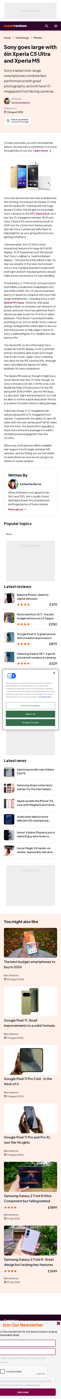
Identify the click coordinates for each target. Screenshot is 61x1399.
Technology (22, 37)
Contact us (11, 1320)
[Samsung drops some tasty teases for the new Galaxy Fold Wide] (9, 788)
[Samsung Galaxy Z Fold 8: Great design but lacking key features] (30, 1240)
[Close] (54, 672)
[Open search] (47, 26)
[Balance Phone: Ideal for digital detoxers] (9, 598)
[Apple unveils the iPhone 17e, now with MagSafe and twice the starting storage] (9, 803)
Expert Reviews (15, 26)
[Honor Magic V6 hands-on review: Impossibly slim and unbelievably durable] (9, 851)
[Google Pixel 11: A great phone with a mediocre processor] (9, 637)
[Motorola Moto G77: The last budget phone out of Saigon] (9, 617)
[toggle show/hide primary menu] (56, 26)
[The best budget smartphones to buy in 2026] (30, 943)
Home (7, 37)
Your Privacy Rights (30, 705)
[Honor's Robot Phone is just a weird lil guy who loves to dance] (9, 835)
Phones (38, 37)
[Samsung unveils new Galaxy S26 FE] (9, 772)
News (9, 533)
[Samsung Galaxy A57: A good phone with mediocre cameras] (9, 657)
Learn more (40, 150)
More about (15, 509)
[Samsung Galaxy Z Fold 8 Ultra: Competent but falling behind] (30, 1177)
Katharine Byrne (21, 102)
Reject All (30, 714)
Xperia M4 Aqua (14, 302)
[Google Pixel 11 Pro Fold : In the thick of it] (30, 1060)
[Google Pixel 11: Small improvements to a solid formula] (30, 1001)
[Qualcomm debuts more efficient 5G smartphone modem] (9, 819)
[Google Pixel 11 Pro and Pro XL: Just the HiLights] (30, 1118)
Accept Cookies (30, 722)
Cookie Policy (44, 697)
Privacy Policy (33, 1385)
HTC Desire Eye (40, 213)
